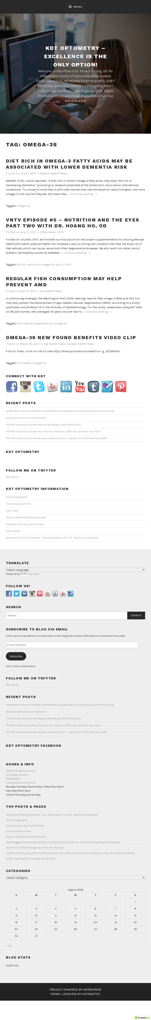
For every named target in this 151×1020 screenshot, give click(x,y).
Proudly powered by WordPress (75, 989)
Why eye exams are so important (26, 417)
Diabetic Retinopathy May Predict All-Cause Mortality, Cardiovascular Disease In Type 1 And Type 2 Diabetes (70, 853)
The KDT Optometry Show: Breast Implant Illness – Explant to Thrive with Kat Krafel (56, 438)
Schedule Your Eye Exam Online (25, 524)
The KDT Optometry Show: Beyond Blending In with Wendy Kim (43, 424)
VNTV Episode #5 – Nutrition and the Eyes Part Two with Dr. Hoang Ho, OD (72, 223)
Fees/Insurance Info (18, 503)
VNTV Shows (13, 531)
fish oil (21, 264)
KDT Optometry (22, 452)
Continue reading (83, 194)
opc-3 (59, 264)
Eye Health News (51, 291)
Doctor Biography (16, 497)
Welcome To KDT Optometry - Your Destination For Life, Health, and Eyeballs (52, 814)
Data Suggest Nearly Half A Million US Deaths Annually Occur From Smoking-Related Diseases (63, 842)
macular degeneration (37, 323)
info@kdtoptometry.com (21, 782)
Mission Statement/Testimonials (26, 517)
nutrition (33, 264)
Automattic (91, 994)
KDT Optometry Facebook (34, 746)
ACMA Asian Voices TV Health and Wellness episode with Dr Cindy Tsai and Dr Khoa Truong (60, 411)
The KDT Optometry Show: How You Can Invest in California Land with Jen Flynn (53, 431)
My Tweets (12, 477)
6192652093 (13, 778)
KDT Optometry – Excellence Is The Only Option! (75, 56)
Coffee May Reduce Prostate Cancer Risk (31, 858)
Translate (33, 574)
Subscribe (16, 656)
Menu (77, 6)
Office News (48, 232)
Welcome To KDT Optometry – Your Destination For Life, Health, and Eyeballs (52, 537)
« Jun (9, 945)
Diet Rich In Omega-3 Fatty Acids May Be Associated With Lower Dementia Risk (69, 164)
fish (18, 323)
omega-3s (23, 205)
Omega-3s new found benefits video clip (71, 337)
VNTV (60, 232)
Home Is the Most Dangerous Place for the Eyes (35, 847)
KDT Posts (12, 510)
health (27, 363)
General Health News (53, 173)
